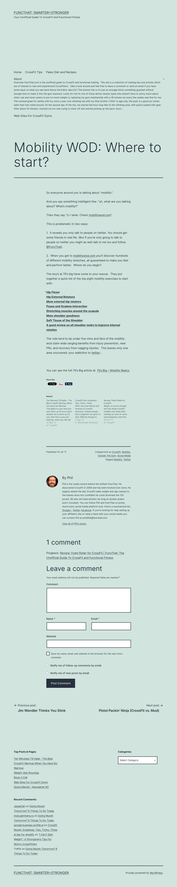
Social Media (124, 455)
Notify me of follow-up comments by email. (76, 665)
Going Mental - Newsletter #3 (31, 787)
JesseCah (19, 806)
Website (51, 636)
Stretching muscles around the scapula (72, 311)
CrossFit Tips (33, 72)
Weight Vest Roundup (26, 772)
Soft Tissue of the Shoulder (64, 320)
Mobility (126, 451)
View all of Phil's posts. (74, 523)
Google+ (66, 510)
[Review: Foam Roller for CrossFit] (118, 411)
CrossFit (116, 451)
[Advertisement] (88, 43)
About (88, 93)
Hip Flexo (52, 292)
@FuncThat (53, 247)
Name (50, 618)
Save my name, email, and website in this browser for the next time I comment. (87, 655)
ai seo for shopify (24, 834)
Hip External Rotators (60, 297)
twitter (95, 352)
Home (18, 72)
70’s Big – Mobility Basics (113, 370)
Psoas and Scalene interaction (66, 306)
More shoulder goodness (63, 315)
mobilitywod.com (100, 215)
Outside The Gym (107, 455)
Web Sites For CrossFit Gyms (33, 115)
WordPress (156, 872)
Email (95, 618)
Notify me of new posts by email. (70, 673)
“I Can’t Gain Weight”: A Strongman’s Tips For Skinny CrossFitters (33, 839)
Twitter (127, 459)
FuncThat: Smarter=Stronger (41, 13)
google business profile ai (28, 825)
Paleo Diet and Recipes (61, 72)
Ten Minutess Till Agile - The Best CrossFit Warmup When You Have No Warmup (35, 763)
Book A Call (20, 777)
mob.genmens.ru (24, 815)
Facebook (86, 510)
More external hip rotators (63, 301)
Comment (52, 584)
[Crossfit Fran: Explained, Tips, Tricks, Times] (89, 411)
